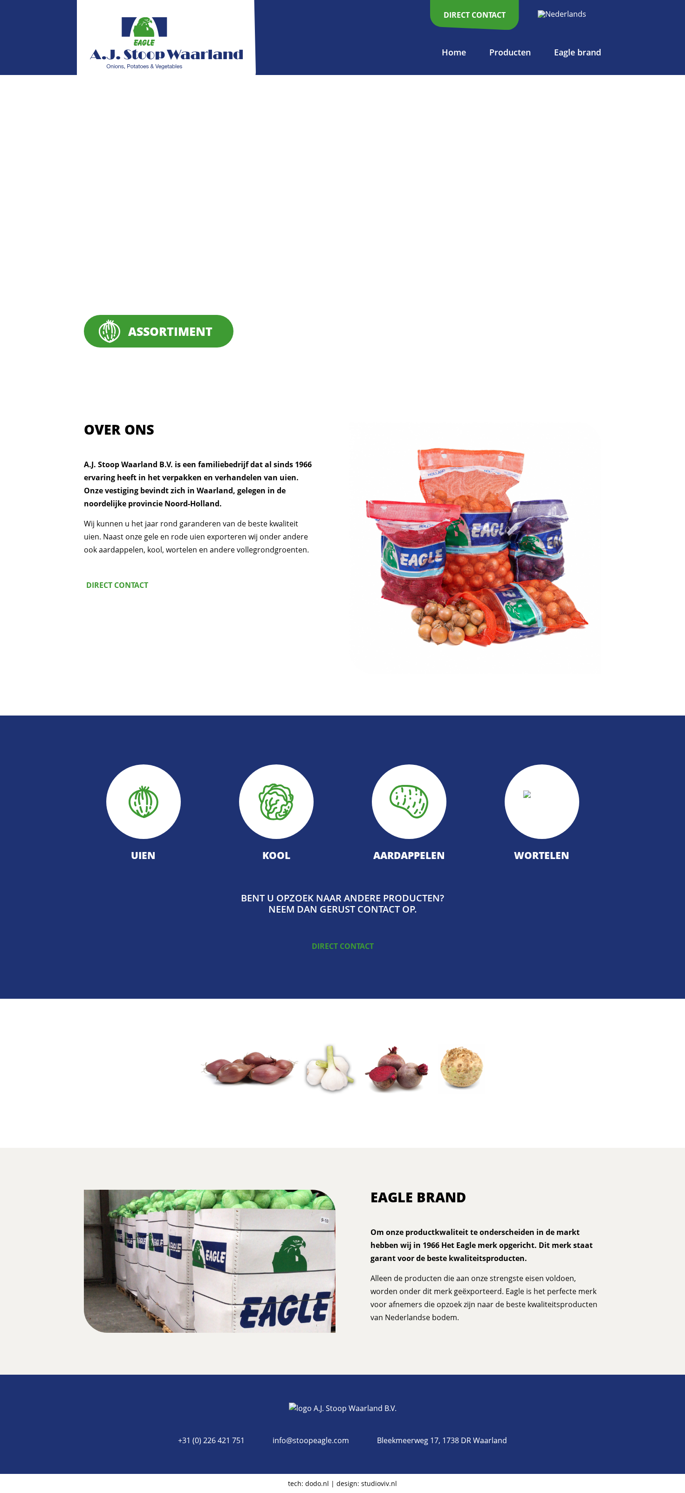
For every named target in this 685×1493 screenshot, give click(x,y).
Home (454, 52)
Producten (510, 52)
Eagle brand (577, 52)
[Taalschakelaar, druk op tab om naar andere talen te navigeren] (567, 13)
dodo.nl (317, 1483)
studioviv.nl (379, 1483)
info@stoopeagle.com (311, 1440)
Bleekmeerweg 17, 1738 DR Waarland (442, 1440)
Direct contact (117, 585)
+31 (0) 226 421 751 (211, 1440)
